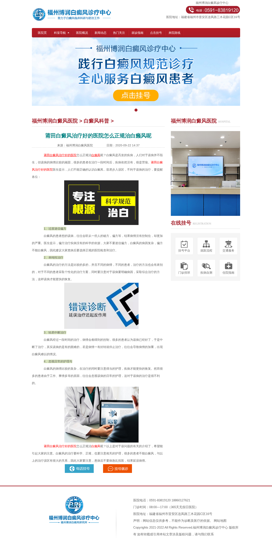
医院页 (42, 32)
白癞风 (95, 446)
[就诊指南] (80, 466)
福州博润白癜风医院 (55, 121)
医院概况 (82, 32)
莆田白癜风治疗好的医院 (60, 446)
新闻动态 (100, 32)
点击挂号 (156, 32)
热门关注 (119, 32)
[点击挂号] (136, 75)
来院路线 (174, 32)
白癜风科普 (96, 121)
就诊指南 (137, 32)
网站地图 (220, 520)
